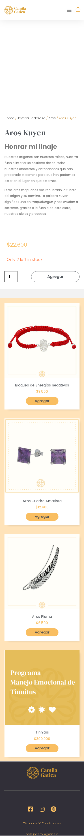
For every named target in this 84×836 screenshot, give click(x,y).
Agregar (55, 276)
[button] (69, 10)
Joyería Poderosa (31, 118)
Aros (52, 118)
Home (9, 118)
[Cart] (78, 10)
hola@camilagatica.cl (42, 834)
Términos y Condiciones (42, 823)
